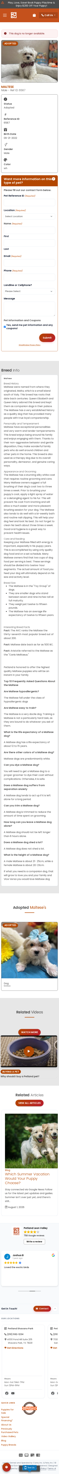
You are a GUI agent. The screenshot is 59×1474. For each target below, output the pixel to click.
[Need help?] (6, 1467)
